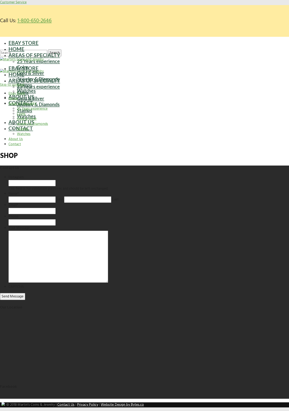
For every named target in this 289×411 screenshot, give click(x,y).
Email (13, 205)
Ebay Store (23, 43)
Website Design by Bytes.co (122, 405)
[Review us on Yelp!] (3, 405)
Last (115, 199)
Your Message (19, 228)
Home (16, 49)
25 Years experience (38, 86)
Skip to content (12, 85)
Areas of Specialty (34, 55)
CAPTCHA (16, 287)
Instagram (16, 177)
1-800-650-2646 (34, 21)
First (59, 199)
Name (13, 194)
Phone (13, 216)
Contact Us (65, 405)
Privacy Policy (87, 405)
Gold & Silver (30, 73)
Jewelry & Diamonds (38, 104)
